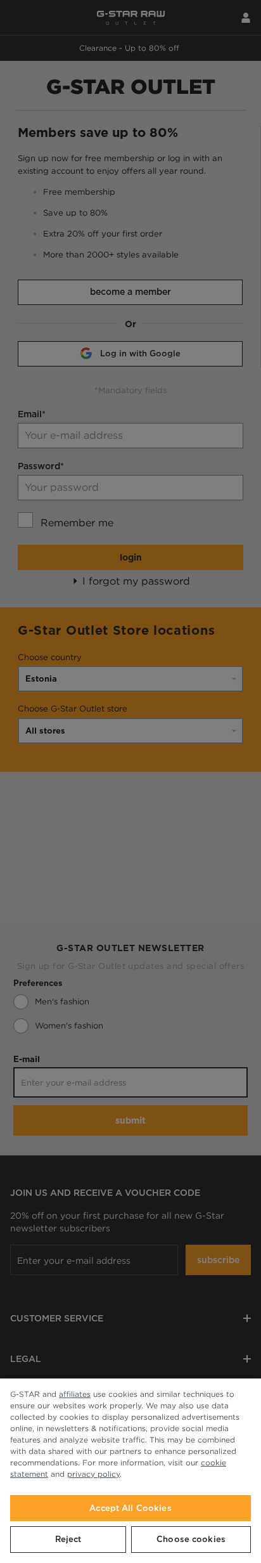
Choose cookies (191, 1539)
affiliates (75, 1394)
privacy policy (93, 1474)
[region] (130, 1470)
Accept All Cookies (130, 1508)
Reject (68, 1539)
